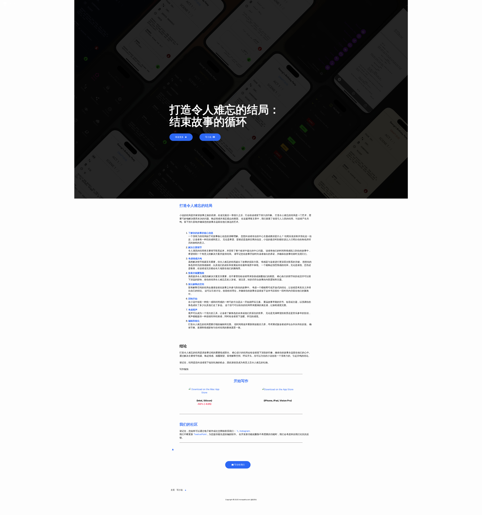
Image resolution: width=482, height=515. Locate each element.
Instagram (244, 431)
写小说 (208, 137)
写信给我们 (239, 464)
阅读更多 (179, 137)
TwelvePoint (200, 434)
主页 (173, 490)
